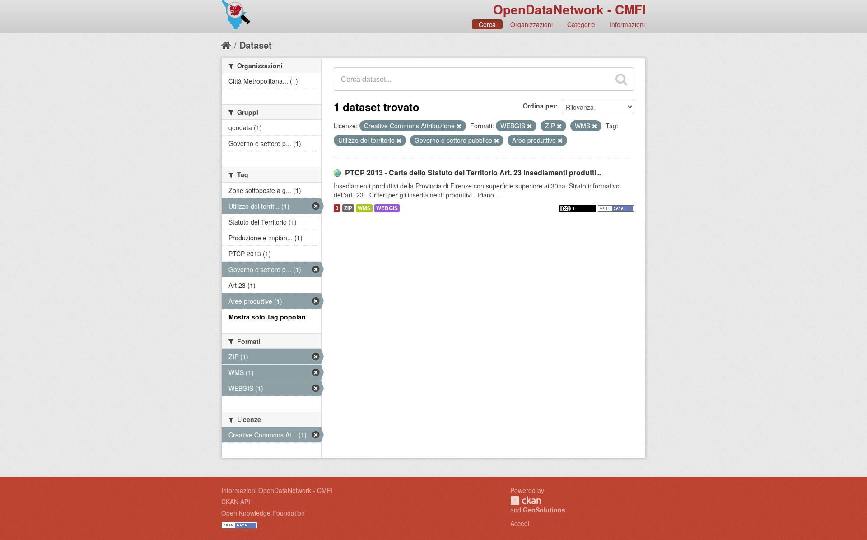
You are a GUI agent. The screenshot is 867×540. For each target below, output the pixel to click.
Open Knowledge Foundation (263, 512)
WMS (364, 208)
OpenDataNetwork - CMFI (569, 9)
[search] (621, 79)
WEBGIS (387, 208)
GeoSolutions (544, 509)
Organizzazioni (531, 24)
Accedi (519, 523)
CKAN (525, 500)
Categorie (581, 24)
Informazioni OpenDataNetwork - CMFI (277, 490)
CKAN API (235, 501)
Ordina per (539, 105)
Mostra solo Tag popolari (267, 316)
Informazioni (627, 24)
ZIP (348, 208)
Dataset (255, 45)
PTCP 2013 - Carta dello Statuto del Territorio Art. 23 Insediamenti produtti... (473, 172)
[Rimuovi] (459, 126)
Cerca (487, 24)
